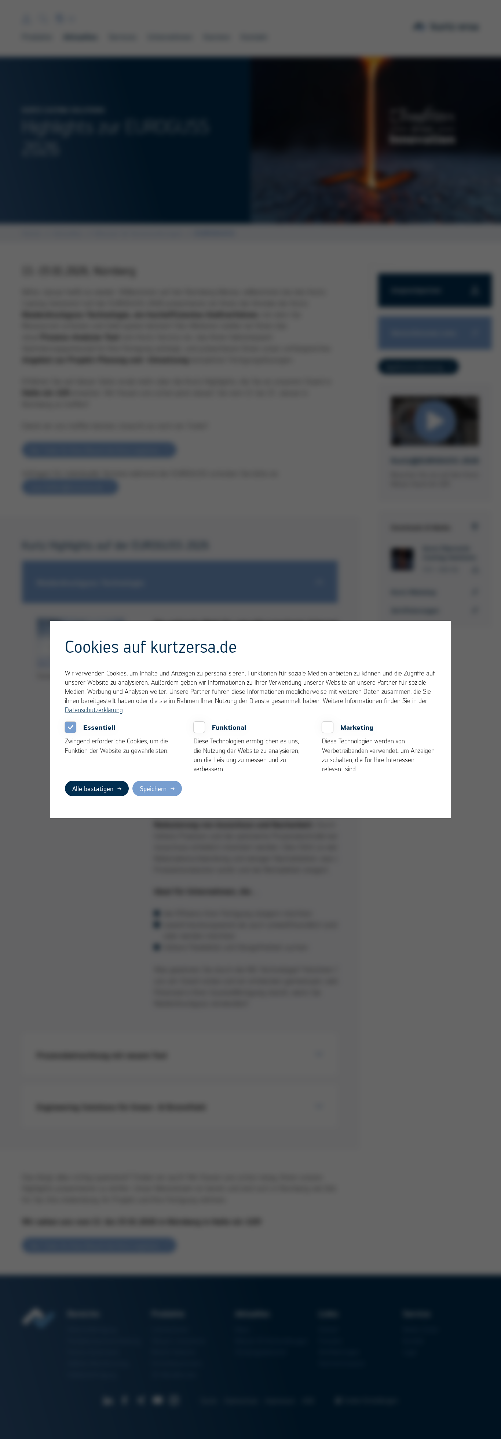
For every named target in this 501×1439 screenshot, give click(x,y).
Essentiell (99, 727)
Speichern (153, 788)
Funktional (229, 727)
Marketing (356, 727)
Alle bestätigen (92, 788)
